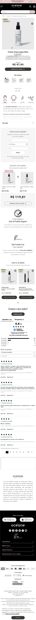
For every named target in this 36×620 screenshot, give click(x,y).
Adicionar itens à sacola (17, 203)
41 (28, 452)
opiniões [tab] (7, 319)
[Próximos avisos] (31, 452)
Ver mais (5, 123)
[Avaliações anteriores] (4, 452)
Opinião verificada (7, 363)
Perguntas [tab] (19, 319)
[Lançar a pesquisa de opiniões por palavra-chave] (34, 356)
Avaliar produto (18, 314)
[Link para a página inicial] (3, 16)
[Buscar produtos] (32, 12)
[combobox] (18, 12)
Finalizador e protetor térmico (19, 16)
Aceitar (18, 617)
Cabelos (8, 16)
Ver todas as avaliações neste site (18, 335)
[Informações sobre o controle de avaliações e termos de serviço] (26, 332)
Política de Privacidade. (12, 614)
